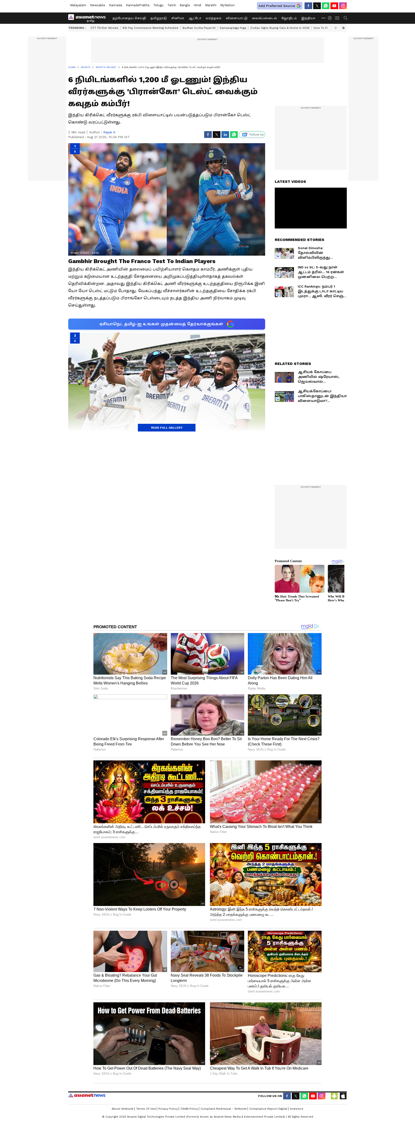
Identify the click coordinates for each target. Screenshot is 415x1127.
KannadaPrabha (137, 5)
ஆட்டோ (195, 18)
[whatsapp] (326, 5)
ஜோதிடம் (289, 18)
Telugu (158, 5)
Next (343, 28)
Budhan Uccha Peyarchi (199, 28)
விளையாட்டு (237, 18)
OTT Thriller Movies (104, 28)
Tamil (171, 5)
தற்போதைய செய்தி (129, 18)
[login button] (331, 18)
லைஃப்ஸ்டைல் (264, 18)
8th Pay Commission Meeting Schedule (150, 28)
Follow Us (257, 134)
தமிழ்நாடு (158, 18)
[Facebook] (308, 5)
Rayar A (109, 132)
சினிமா (177, 18)
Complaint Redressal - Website (224, 1108)
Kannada (115, 5)
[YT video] (334, 5)
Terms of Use (146, 1108)
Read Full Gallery (167, 427)
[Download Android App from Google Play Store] (334, 1096)
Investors (296, 1108)
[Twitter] (317, 5)
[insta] (343, 5)
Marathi (210, 5)
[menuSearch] (346, 18)
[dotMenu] (324, 18)
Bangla (185, 5)
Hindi (197, 5)
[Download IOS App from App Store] (343, 1096)
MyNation (227, 5)
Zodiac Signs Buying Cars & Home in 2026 (280, 28)
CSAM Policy (189, 1108)
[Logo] (88, 18)
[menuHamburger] (337, 18)
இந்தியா (308, 18)
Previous (336, 28)
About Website (123, 1108)
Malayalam (78, 5)
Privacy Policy (168, 1108)
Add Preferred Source (276, 6)
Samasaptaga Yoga (233, 28)
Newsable (97, 5)
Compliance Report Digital (268, 1108)
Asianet (86, 1095)
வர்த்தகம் (213, 18)
